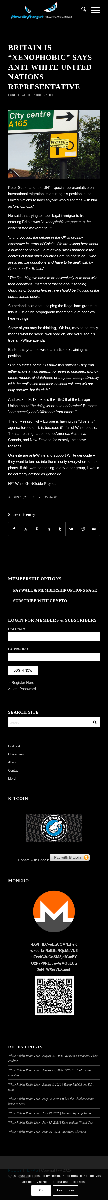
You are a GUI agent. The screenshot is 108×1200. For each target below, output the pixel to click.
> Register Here (21, 682)
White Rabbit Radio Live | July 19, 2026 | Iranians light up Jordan (50, 1113)
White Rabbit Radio (37, 95)
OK (41, 1190)
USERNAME (18, 629)
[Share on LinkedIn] (48, 529)
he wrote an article (50, 349)
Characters (16, 754)
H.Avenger (50, 497)
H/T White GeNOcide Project (32, 483)
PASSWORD (18, 649)
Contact (13, 770)
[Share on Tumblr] (59, 529)
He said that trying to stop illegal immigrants (43, 215)
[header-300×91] (44, 10)
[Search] (81, 10)
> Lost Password (22, 689)
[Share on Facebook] (14, 529)
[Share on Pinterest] (36, 529)
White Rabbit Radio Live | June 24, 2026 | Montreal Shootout (47, 1131)
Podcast (14, 746)
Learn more (65, 1190)
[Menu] (93, 10)
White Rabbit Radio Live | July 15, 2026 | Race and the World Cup (50, 1122)
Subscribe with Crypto (40, 601)
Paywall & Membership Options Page (55, 590)
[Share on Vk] (71, 529)
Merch (12, 778)
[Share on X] (25, 529)
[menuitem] (81, 10)
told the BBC (53, 399)
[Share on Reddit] (82, 529)
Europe (14, 95)
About (12, 762)
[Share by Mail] (93, 529)
